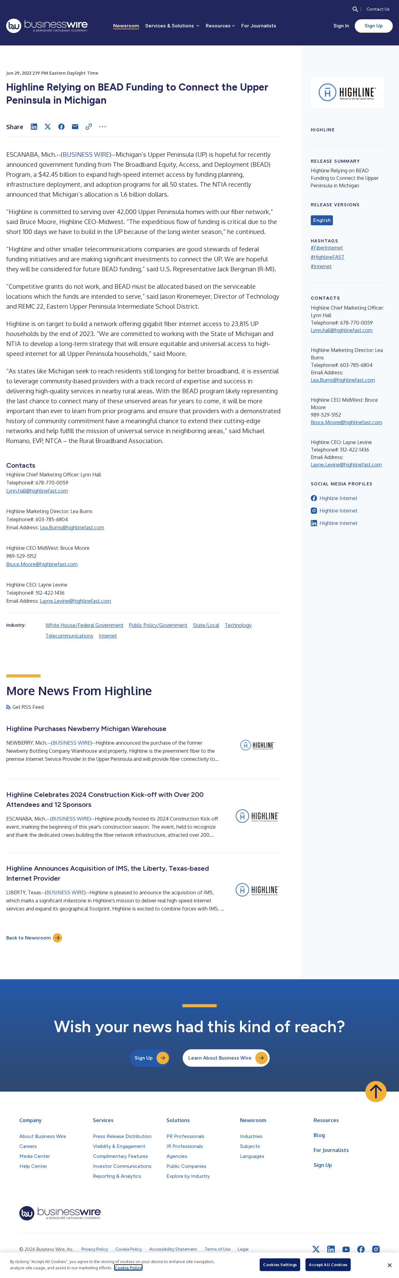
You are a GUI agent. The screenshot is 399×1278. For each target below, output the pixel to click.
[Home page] (47, 26)
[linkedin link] (331, 1249)
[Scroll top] (376, 1091)
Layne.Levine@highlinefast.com (75, 601)
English (321, 220)
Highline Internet (339, 498)
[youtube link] (346, 1249)
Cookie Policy (128, 1267)
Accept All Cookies (328, 1264)
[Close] (390, 1265)
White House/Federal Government (84, 625)
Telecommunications (69, 636)
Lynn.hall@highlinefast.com (37, 491)
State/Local (206, 625)
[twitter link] (316, 1249)
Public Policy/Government (158, 625)
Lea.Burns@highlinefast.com (72, 527)
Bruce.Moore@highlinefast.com (42, 564)
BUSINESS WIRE (86, 154)
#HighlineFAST (327, 257)
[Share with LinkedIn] (34, 127)
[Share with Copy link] (89, 127)
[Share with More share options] (103, 127)
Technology (238, 625)
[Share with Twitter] (48, 127)
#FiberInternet (327, 248)
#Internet (321, 266)
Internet (108, 636)
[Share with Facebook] (61, 127)
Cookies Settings (280, 1264)
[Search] (355, 9)
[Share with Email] (75, 127)
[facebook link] (361, 1249)
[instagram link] (376, 1249)
